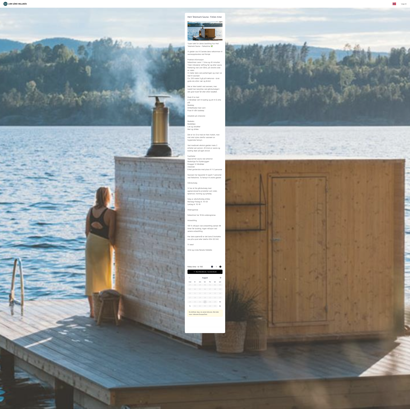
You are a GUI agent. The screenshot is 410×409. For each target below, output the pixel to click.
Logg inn (404, 4)
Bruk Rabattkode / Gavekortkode (206, 272)
